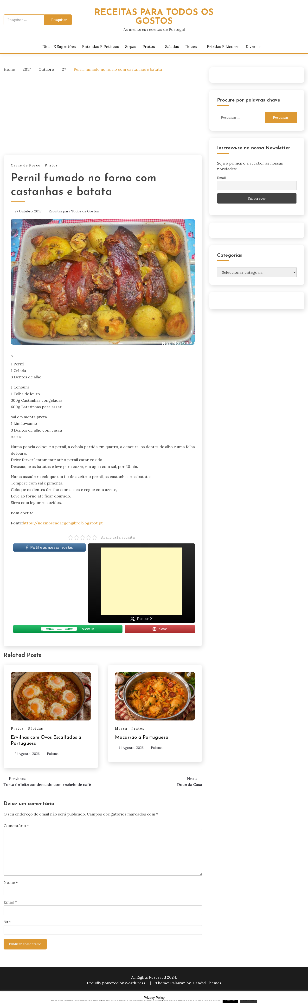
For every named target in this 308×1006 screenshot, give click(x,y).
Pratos (148, 46)
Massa (121, 728)
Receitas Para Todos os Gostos (154, 17)
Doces (191, 46)
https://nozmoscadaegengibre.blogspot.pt (63, 523)
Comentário (16, 825)
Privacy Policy (154, 998)
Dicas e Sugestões (59, 46)
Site (7, 921)
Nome (11, 882)
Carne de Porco (26, 165)
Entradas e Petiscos (100, 46)
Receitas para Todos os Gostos (74, 211)
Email (10, 902)
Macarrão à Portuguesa (141, 737)
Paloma (52, 753)
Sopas (130, 46)
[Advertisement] (103, 112)
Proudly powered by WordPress (116, 983)
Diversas (254, 46)
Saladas (172, 46)
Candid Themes (207, 983)
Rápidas (35, 728)
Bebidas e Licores (223, 46)
